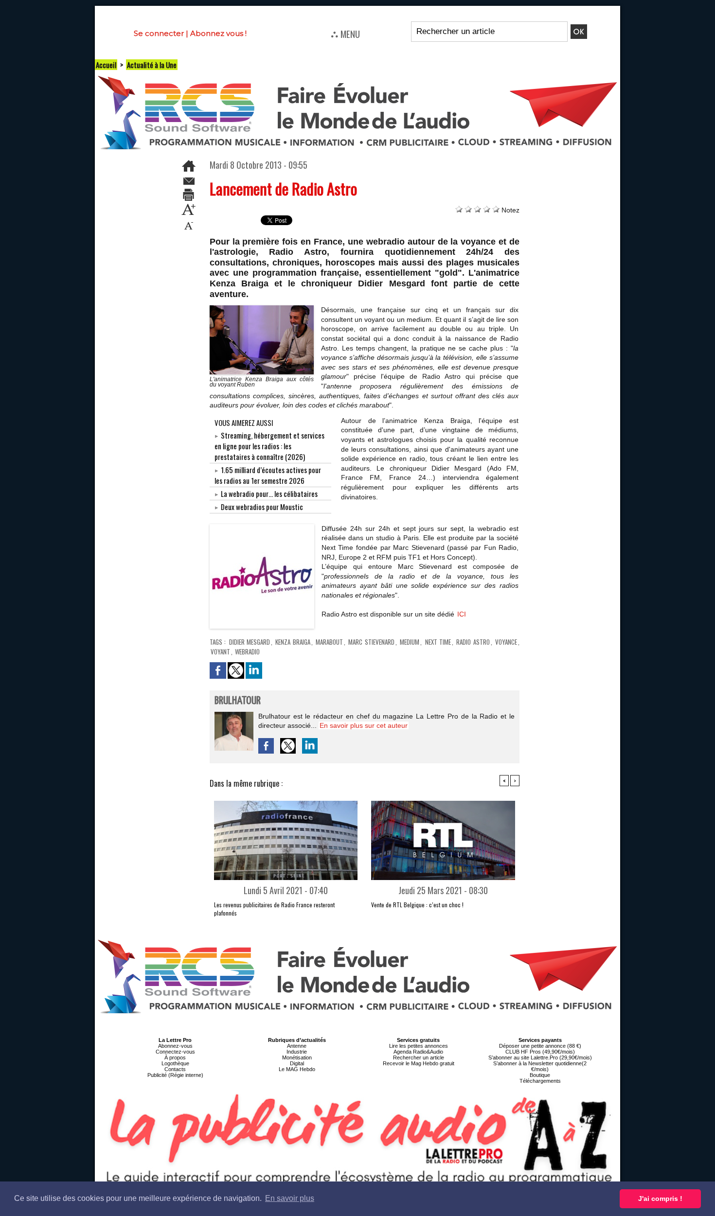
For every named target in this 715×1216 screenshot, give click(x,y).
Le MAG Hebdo (297, 1069)
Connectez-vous (175, 1052)
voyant (220, 651)
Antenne (296, 1046)
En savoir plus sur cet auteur (364, 725)
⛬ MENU (345, 33)
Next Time (438, 642)
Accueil (106, 64)
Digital (297, 1063)
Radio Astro (472, 642)
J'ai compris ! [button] (660, 1198)
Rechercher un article (418, 1057)
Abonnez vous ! (218, 33)
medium (409, 642)
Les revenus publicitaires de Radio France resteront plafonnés (274, 908)
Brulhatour (237, 700)
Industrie (296, 1052)
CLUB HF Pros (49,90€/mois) (540, 1052)
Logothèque (175, 1063)
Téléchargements (540, 1081)
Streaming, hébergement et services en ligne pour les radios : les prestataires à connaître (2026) (269, 446)
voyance (506, 642)
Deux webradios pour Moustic (262, 506)
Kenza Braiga (292, 642)
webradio (247, 651)
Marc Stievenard (371, 642)
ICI (461, 614)
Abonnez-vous (175, 1046)
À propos (175, 1057)
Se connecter (159, 33)
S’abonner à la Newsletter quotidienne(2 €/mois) (540, 1066)
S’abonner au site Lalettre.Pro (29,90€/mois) (540, 1057)
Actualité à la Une (152, 64)
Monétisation (297, 1057)
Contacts (175, 1069)
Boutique (540, 1075)
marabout (329, 642)
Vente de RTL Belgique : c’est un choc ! (417, 904)
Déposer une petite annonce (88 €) (540, 1046)
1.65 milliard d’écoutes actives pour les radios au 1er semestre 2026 (267, 475)
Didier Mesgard (249, 642)
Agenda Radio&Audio (418, 1052)
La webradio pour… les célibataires (269, 493)
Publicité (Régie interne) (175, 1075)
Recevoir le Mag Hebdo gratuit (418, 1063)
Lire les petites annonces (418, 1046)
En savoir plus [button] (289, 1198)
